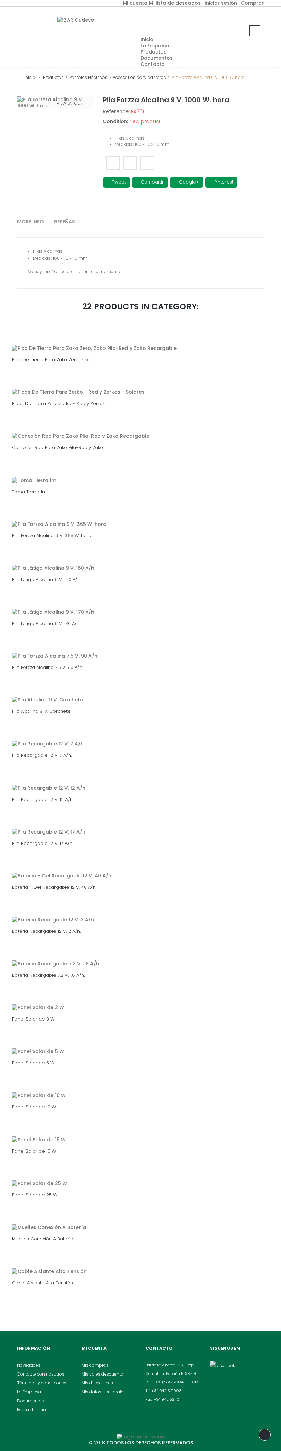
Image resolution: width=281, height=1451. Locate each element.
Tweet (118, 182)
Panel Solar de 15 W (34, 1151)
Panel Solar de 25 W (34, 1195)
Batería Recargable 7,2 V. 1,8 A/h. (48, 975)
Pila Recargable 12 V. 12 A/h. (42, 799)
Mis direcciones (97, 1383)
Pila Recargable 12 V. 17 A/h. (42, 843)
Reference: (116, 111)
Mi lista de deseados (175, 3)
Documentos (30, 1401)
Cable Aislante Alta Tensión (42, 1282)
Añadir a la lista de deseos (147, 163)
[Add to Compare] (140, 341)
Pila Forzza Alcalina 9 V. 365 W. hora (51, 535)
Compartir (151, 182)
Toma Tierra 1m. (29, 491)
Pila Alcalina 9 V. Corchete (41, 711)
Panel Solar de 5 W (33, 1063)
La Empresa (29, 1392)
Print (130, 163)
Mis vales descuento (102, 1374)
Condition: (115, 121)
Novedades (28, 1365)
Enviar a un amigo (113, 163)
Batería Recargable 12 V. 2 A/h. (46, 931)
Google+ (188, 182)
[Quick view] (155, 341)
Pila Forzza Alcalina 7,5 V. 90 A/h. (47, 667)
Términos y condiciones (41, 1383)
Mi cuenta (135, 3)
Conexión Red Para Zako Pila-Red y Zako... (58, 447)
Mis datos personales (104, 1392)
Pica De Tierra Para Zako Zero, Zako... (53, 359)
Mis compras (95, 1365)
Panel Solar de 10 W (34, 1107)
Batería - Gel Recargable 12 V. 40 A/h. (54, 887)
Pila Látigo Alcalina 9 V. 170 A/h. (46, 623)
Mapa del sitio (31, 1410)
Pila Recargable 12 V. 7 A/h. (42, 755)
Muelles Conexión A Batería (42, 1239)
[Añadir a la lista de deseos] (125, 341)
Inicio (29, 77)
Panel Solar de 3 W (33, 1019)
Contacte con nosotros (40, 1374)
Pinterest (223, 182)
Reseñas (64, 221)
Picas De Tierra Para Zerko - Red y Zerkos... (59, 403)
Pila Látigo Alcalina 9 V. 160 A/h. (46, 579)
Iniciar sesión (221, 3)
